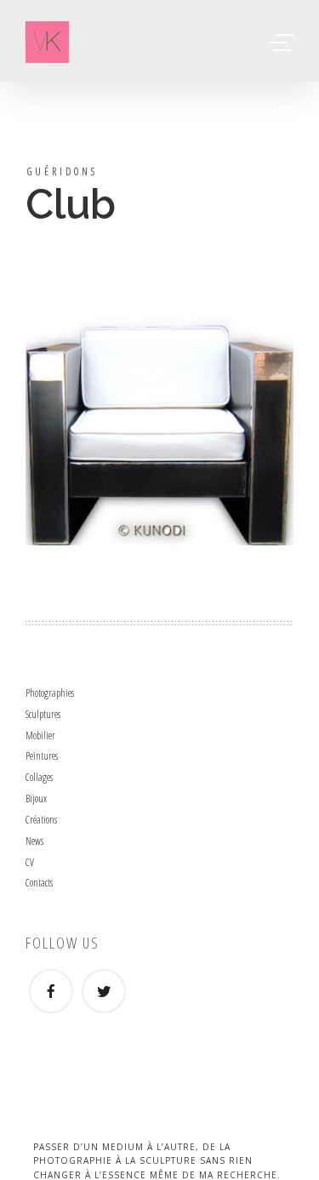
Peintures (42, 756)
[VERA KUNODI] (47, 42)
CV (30, 862)
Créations (41, 819)
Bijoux (36, 798)
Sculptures (43, 714)
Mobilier (40, 735)
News (34, 841)
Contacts (39, 882)
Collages (39, 777)
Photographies (50, 693)
